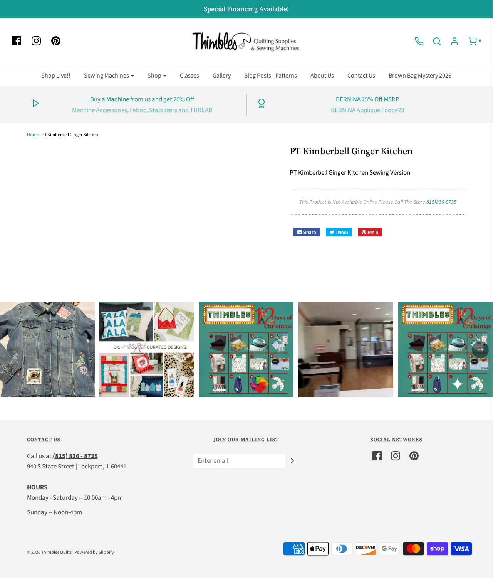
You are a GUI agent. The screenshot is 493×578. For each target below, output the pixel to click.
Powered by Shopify (94, 552)
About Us (322, 75)
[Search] (432, 41)
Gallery (222, 75)
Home (33, 134)
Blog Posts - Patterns (270, 75)
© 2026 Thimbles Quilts (49, 552)
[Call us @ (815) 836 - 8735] (415, 41)
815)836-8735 (441, 202)
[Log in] (450, 41)
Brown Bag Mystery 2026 (420, 75)
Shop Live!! (55, 75)
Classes (189, 75)
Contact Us (361, 75)
